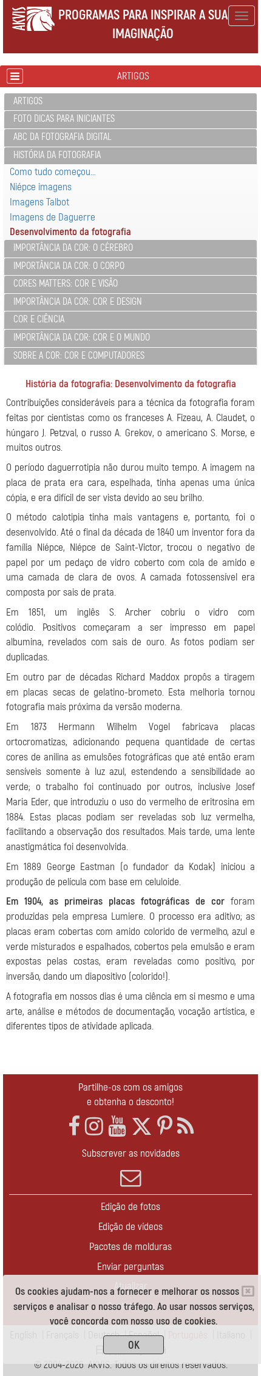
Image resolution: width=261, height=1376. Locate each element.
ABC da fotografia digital (62, 137)
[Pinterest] (164, 1126)
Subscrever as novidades (131, 1153)
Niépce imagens (41, 187)
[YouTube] (117, 1126)
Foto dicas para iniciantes (64, 119)
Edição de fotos (130, 1206)
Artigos (27, 101)
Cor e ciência (38, 319)
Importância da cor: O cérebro (73, 248)
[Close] (248, 1291)
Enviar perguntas (130, 1266)
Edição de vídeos (130, 1226)
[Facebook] (74, 1126)
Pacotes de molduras (130, 1246)
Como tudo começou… (53, 171)
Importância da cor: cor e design (77, 302)
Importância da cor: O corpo (68, 266)
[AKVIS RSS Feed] (185, 1126)
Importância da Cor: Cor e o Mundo (81, 337)
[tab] (130, 102)
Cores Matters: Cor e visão (65, 284)
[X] (141, 1126)
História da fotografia (57, 155)
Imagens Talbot (39, 202)
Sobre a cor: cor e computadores (78, 356)
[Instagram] (94, 1126)
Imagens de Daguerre (52, 217)
